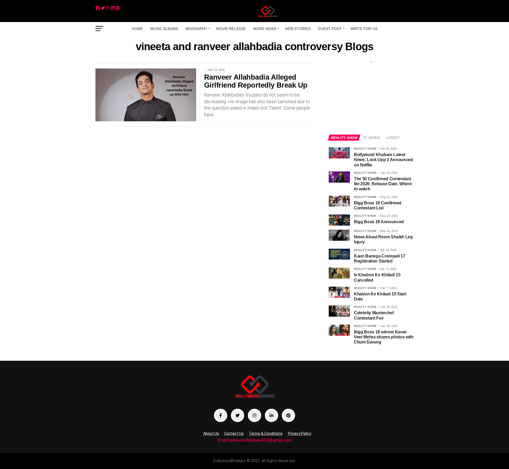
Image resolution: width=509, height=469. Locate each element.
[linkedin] (113, 8)
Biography (196, 29)
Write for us (364, 29)
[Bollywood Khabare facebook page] (220, 415)
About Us (211, 433)
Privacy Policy (299, 433)
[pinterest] (118, 8)
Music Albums (164, 29)
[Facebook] (97, 8)
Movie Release (231, 29)
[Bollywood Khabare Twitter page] (237, 415)
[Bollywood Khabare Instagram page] (254, 415)
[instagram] (108, 8)
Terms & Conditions (266, 433)
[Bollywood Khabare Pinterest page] (288, 415)
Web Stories (297, 29)
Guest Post (330, 29)
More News (264, 29)
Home (137, 29)
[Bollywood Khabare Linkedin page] (271, 415)
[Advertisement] (371, 93)
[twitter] (103, 8)
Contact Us (234, 433)
